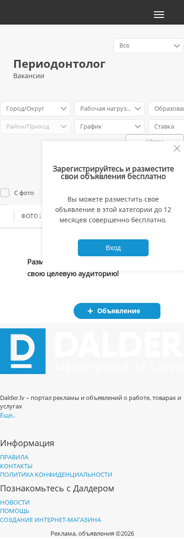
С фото (24, 192)
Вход (113, 247)
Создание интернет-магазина (50, 519)
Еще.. (7, 415)
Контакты (16, 466)
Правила (14, 457)
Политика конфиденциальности (56, 474)
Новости (15, 502)
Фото (29, 216)
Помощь (14, 510)
